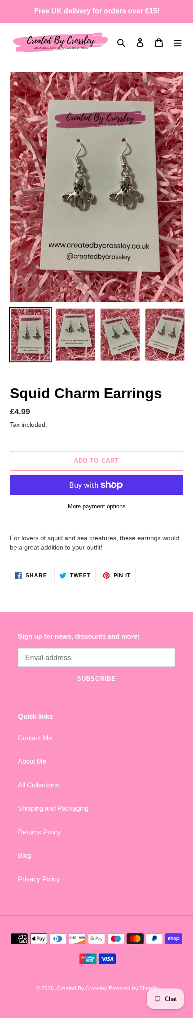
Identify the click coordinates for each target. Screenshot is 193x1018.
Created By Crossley (82, 988)
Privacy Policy (39, 879)
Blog (24, 855)
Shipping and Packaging (53, 808)
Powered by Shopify (133, 988)
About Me (32, 761)
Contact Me (35, 738)
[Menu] (177, 42)
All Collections (38, 785)
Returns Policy (39, 832)
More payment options (97, 506)
